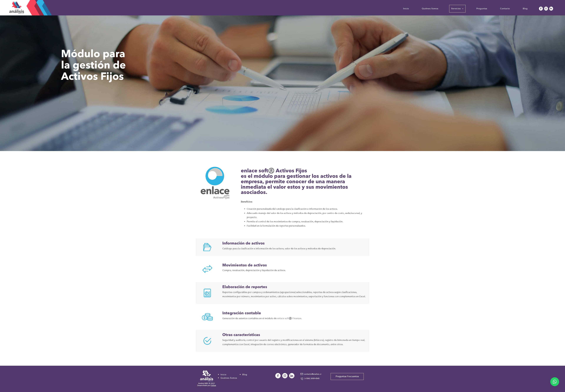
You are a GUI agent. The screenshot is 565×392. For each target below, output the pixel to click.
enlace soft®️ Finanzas (289, 318)
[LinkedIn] (291, 375)
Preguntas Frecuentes (347, 376)
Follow (213, 385)
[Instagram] (285, 375)
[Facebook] (278, 375)
